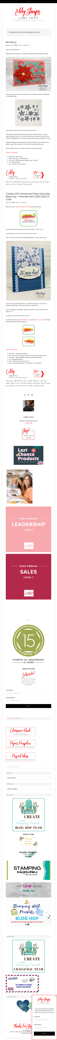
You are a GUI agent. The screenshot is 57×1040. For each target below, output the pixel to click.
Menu (28, 1)
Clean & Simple (17, 184)
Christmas (9, 184)
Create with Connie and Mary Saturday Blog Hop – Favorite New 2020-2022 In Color (28, 196)
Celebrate (30, 383)
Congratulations (10, 385)
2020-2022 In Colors (13, 383)
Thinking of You (28, 184)
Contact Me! (28, 423)
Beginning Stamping (33, 182)
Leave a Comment (24, 45)
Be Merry (11, 42)
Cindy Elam (40, 320)
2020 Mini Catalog (20, 182)
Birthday (24, 383)
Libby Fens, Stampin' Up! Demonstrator (28, 15)
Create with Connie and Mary (22, 207)
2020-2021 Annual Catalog (37, 381)
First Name (9, 690)
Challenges (37, 383)
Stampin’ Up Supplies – (12, 152)
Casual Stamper (45, 182)
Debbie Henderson (24, 320)
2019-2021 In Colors (21, 381)
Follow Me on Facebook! (14, 718)
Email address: (10, 698)
